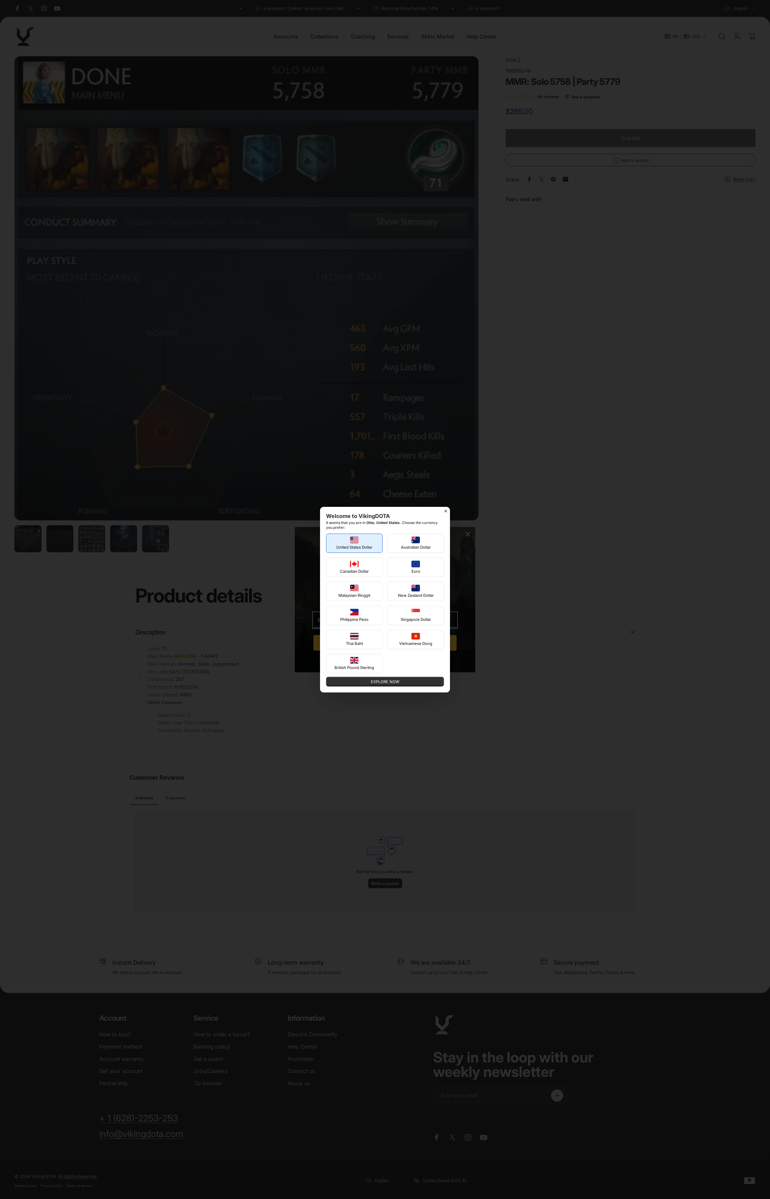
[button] (354, 543)
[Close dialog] (446, 511)
